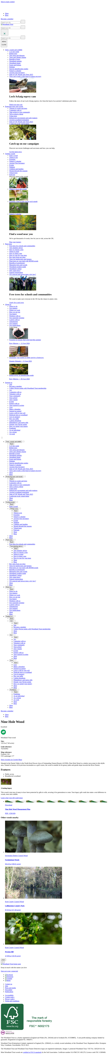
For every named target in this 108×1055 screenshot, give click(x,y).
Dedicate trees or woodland (18, 415)
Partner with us (14, 403)
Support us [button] (8, 382)
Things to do (13, 157)
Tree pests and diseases (17, 55)
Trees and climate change (17, 57)
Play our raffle (14, 419)
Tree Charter (13, 400)
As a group (13, 432)
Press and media (10, 988)
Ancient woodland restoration (19, 120)
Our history (13, 314)
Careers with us (14, 320)
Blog (6, 15)
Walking (12, 167)
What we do (13, 306)
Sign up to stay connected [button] (9, 971)
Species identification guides (18, 69)
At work (12, 434)
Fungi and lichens (15, 65)
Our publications (14, 325)
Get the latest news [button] (15, 152)
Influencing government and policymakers (23, 118)
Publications (9, 992)
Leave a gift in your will (17, 413)
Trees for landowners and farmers (20, 259)
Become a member (15, 386)
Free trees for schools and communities (22, 246)
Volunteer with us (15, 394)
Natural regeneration (16, 272)
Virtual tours (13, 173)
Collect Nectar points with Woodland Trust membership (27, 388)
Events (11, 165)
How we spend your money (18, 426)
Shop (7, 13)
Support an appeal (15, 411)
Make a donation (14, 409)
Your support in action (16, 405)
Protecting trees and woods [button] (14, 106)
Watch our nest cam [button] (15, 104)
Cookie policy (9, 997)
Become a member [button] (7, 19)
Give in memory (14, 417)
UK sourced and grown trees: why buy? (22, 274)
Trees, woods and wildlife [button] (13, 50)
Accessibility (9, 995)
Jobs (6, 986)
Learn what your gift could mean (12, 798)
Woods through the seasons (18, 171)
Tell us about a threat (16, 114)
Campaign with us (15, 110)
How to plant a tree (15, 253)
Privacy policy (10, 999)
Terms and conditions (12, 1001)
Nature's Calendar (15, 71)
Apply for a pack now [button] (16, 302)
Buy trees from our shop (17, 257)
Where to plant (14, 251)
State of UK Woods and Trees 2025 (21, 74)
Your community (14, 396)
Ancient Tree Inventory (17, 73)
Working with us (14, 316)
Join (10, 384)
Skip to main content (8, 2)
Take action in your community (19, 112)
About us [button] (8, 304)
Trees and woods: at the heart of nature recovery (25, 76)
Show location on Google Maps (11, 760)
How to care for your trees (18, 255)
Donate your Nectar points (18, 424)
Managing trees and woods (18, 265)
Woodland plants (14, 63)
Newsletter (8, 990)
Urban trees (13, 116)
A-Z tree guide (14, 52)
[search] (23, 21)
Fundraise (12, 428)
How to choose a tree (16, 250)
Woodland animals (15, 61)
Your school (13, 398)
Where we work (14, 310)
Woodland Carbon (15, 269)
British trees (13, 53)
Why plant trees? (14, 271)
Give (11, 407)
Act (10, 390)
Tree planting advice (16, 248)
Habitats (12, 67)
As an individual (14, 430)
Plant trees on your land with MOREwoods (23, 261)
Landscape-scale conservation (19, 124)
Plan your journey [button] (15, 242)
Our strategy (13, 308)
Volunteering (13, 321)
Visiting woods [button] (10, 154)
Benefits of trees (14, 59)
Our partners (13, 323)
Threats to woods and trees (18, 108)
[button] (13, 442)
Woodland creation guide (17, 267)
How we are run (14, 312)
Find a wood (13, 155)
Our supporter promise (16, 318)
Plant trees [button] (8, 244)
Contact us (8, 984)
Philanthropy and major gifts (18, 422)
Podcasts (12, 175)
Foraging (12, 159)
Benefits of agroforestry (17, 263)
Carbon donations (15, 421)
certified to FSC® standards (32, 1052)
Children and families (16, 169)
